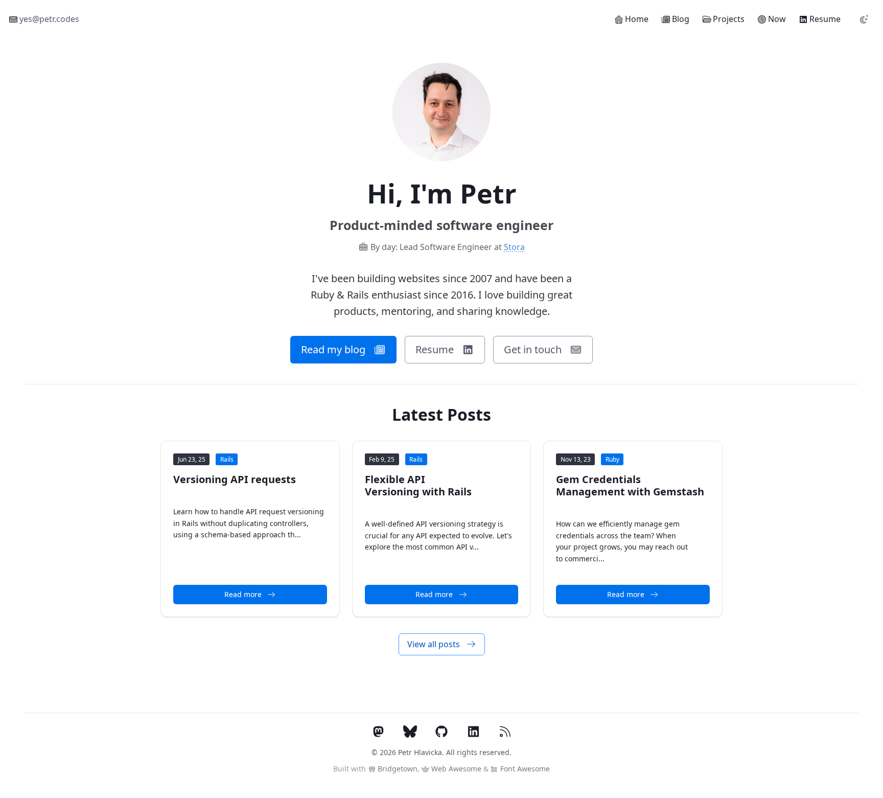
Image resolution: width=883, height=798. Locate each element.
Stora (514, 247)
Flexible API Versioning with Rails (418, 485)
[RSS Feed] (505, 732)
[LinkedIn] (473, 732)
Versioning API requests (234, 479)
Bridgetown (396, 768)
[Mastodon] (378, 732)
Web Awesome (455, 768)
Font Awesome (524, 768)
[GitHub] (441, 732)
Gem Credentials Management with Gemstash (630, 485)
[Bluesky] (409, 732)
